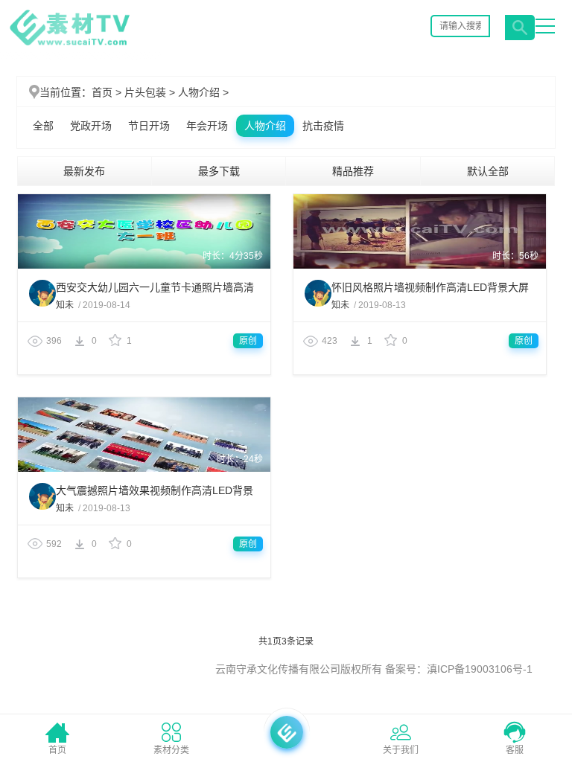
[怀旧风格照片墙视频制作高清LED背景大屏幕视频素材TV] (419, 265)
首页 (102, 92)
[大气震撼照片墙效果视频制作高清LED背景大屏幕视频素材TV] (144, 469)
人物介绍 (203, 92)
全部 (43, 126)
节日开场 (149, 126)
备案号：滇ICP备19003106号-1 (459, 669)
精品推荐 (353, 171)
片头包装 (151, 92)
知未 (66, 305)
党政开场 (91, 126)
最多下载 (219, 171)
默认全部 (488, 171)
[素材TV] (69, 45)
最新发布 (84, 171)
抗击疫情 (323, 126)
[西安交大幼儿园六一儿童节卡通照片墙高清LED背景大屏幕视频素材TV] (144, 265)
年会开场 (207, 126)
